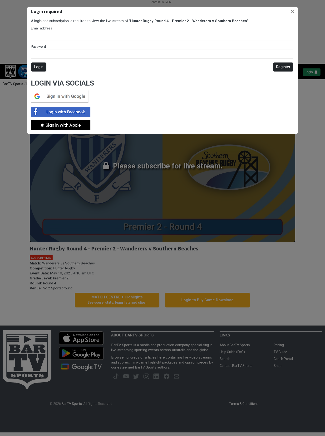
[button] (60, 125)
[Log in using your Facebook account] (62, 112)
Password (38, 46)
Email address (41, 28)
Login (38, 67)
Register (283, 67)
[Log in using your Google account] (61, 96)
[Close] (292, 11)
